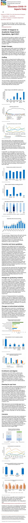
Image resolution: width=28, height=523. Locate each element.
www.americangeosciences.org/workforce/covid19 (14, 503)
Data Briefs (12, 16)
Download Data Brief (6, 27)
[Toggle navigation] (3, 12)
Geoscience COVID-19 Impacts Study (17, 7)
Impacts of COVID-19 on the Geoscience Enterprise (13, 14)
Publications (5, 16)
